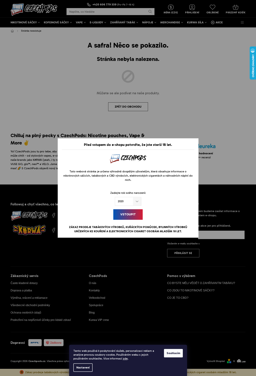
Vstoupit (128, 214)
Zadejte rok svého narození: (128, 192)
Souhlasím (173, 353)
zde (125, 358)
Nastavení (83, 367)
